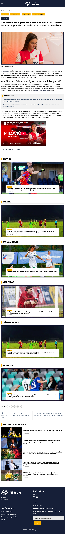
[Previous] (3, 178)
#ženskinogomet (38, 14)
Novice (11, 10)
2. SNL (35, 502)
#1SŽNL (5, 14)
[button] (2, 3)
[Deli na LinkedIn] (21, 406)
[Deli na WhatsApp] (6, 406)
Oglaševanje (4, 499)
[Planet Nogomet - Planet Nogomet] (32, 4)
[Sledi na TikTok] (4, 520)
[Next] (61, 178)
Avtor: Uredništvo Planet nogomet (10, 149)
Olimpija (5, 18)
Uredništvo (4, 497)
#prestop (26, 14)
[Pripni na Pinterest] (18, 406)
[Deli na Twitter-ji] (12, 406)
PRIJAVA (38, 523)
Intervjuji (35, 497)
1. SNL (35, 499)
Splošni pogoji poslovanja (8, 514)
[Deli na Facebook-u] (9, 406)
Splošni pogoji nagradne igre (9, 517)
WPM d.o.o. (26, 530)
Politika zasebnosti (6, 511)
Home (3, 10)
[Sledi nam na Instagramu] (2, 520)
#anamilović (15, 14)
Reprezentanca (37, 505)
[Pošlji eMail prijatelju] (15, 406)
